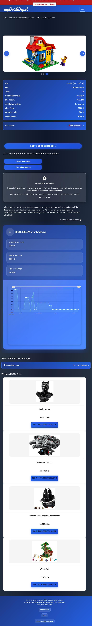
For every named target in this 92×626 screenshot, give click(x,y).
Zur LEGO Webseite (81, 365)
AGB (44, 615)
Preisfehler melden (23, 161)
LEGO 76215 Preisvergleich (45, 425)
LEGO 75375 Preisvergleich (44, 478)
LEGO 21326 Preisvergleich (45, 584)
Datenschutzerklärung (45, 621)
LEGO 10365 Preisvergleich (45, 531)
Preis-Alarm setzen (23, 167)
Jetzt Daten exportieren (45, 4)
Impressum (44, 610)
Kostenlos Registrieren (43, 146)
